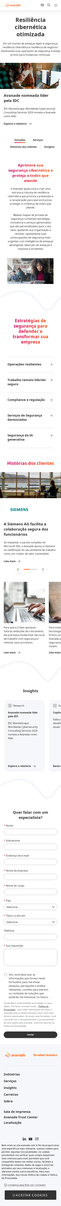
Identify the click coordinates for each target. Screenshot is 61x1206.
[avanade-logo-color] (13, 5)
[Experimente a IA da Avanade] (42, 5)
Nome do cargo (14, 882)
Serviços (38, 140)
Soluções (19, 140)
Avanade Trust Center (21, 1113)
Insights (49, 147)
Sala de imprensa (17, 1108)
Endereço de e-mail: (16, 852)
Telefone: (9, 927)
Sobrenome (12, 837)
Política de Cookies (37, 1174)
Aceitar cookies (32, 1195)
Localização (12, 1119)
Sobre (8, 1097)
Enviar (30, 1030)
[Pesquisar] (49, 5)
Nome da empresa (16, 867)
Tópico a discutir (14, 912)
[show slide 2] (34, 565)
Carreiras (11, 1091)
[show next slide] (43, 565)
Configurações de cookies (27, 1185)
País (7, 897)
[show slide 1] (27, 565)
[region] (30, 1173)
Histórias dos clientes (23, 147)
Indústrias (12, 1070)
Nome (8, 822)
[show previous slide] (18, 565)
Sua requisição (13, 942)
